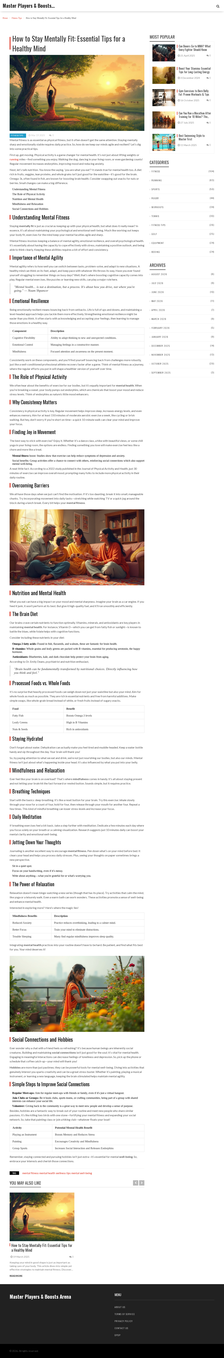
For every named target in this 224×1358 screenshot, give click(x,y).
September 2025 (161, 372)
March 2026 (159, 318)
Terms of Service (125, 1314)
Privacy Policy (124, 1321)
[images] (42, 1217)
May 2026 (157, 300)
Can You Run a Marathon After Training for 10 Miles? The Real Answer (195, 114)
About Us (120, 1307)
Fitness (156, 171)
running (14, 159)
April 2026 (158, 309)
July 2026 (157, 283)
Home (5, 18)
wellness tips (63, 1173)
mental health (47, 1173)
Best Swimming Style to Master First (192, 137)
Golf (154, 233)
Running (157, 180)
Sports (156, 189)
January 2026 (160, 336)
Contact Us (121, 1328)
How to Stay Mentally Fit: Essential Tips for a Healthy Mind (41, 1247)
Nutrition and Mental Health (27, 199)
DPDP (118, 1335)
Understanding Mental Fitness (28, 189)
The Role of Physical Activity (28, 194)
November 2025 (161, 354)
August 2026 (159, 274)
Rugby (155, 198)
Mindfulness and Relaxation (27, 203)
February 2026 (161, 327)
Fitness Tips (17, 18)
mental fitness (30, 1173)
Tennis (155, 216)
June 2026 (158, 292)
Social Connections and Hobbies (30, 208)
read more (16, 1275)
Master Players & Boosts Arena (29, 6)
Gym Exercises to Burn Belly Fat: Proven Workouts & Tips (194, 92)
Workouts (158, 207)
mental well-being (81, 1173)
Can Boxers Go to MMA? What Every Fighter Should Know (195, 47)
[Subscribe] (217, 6)
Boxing (156, 251)
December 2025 (161, 345)
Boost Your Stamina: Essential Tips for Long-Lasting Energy (195, 70)
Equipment (158, 242)
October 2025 (160, 363)
